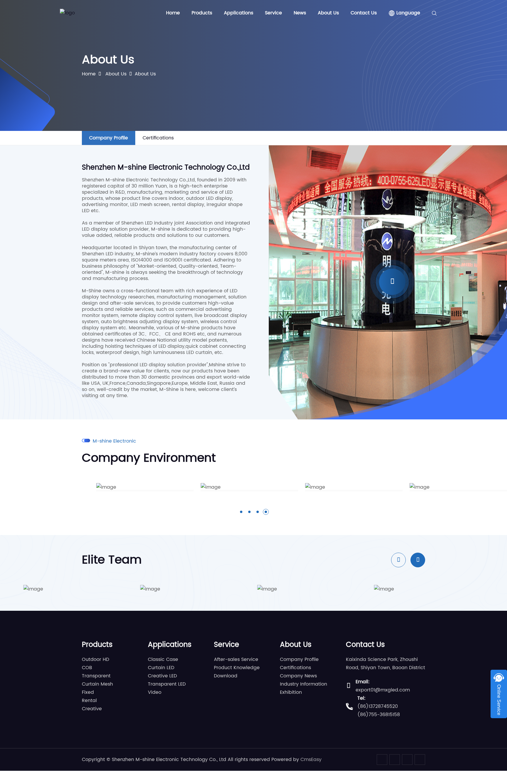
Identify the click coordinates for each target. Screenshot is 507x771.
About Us (328, 13)
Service (273, 13)
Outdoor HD (95, 659)
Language (407, 13)
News (300, 13)
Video (154, 692)
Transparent (96, 676)
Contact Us (364, 13)
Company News (298, 676)
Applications (238, 13)
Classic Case (163, 659)
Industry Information (303, 684)
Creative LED (162, 676)
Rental (89, 700)
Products (202, 13)
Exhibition (291, 692)
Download (225, 676)
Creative (92, 709)
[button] (241, 512)
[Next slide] (417, 560)
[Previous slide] (398, 560)
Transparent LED (167, 684)
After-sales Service (236, 659)
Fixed (88, 692)
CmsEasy (311, 759)
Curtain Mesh (97, 684)
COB (87, 668)
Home (173, 13)
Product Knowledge (237, 668)
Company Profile (108, 138)
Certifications (158, 138)
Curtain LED (161, 668)
